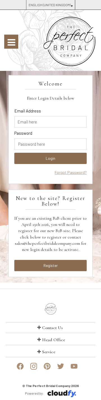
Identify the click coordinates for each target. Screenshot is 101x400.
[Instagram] (33, 368)
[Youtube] (74, 368)
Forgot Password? (71, 172)
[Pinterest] (47, 368)
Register (50, 265)
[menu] (11, 42)
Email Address (27, 110)
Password (23, 133)
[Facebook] (20, 368)
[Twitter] (60, 368)
